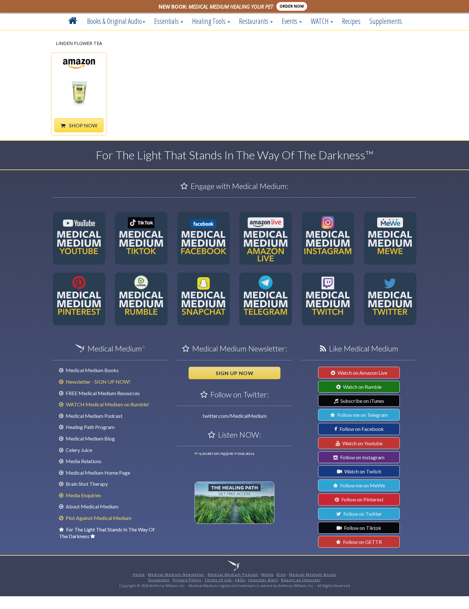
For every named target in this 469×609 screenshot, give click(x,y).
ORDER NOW (291, 6)
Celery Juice (78, 450)
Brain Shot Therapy (86, 484)
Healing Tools (209, 21)
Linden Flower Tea (79, 43)
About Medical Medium (91, 506)
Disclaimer (159, 579)
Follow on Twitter (362, 514)
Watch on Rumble (362, 387)
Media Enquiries (83, 495)
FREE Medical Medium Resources (102, 393)
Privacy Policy (187, 579)
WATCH (320, 21)
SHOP (82, 125)
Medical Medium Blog (90, 438)
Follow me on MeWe (362, 485)
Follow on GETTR (362, 542)
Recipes (351, 21)
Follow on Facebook (361, 429)
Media (267, 574)
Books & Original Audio (114, 21)
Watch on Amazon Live (362, 373)
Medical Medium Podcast (94, 416)
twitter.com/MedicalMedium (235, 416)
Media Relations (83, 461)
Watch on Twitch (362, 471)
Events (290, 21)
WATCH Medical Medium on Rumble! (107, 404)
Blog (281, 574)
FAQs (240, 579)
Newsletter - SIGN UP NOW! (97, 382)
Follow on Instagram (361, 457)
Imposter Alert (263, 579)
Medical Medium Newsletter (176, 574)
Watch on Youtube (362, 443)
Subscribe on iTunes (361, 401)
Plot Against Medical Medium (98, 518)
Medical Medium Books (92, 370)
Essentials (167, 21)
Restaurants (254, 21)
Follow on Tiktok (362, 528)
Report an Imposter (301, 579)
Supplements (385, 21)
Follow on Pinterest (361, 499)
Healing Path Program (90, 427)
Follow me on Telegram (362, 415)
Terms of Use (219, 579)
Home (139, 574)
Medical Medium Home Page (97, 473)
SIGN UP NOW (235, 373)
